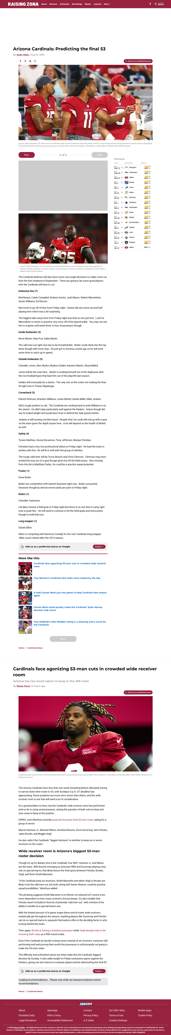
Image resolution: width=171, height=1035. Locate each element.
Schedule (64, 4)
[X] (156, 4)
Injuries (97, 4)
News (44, 4)
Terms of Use (116, 1015)
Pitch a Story (54, 1015)
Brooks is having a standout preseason (52, 930)
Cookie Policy (145, 1015)
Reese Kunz (23, 686)
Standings (77, 4)
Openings (52, 1010)
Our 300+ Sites (117, 1010)
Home (21, 648)
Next (99, 155)
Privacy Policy (91, 1015)
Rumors (53, 4)
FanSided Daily (27, 1015)
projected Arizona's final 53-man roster (72, 819)
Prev (26, 155)
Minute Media (19, 1027)
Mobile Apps (144, 1010)
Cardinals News (35, 648)
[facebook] (150, 4)
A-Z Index (89, 1020)
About (22, 1010)
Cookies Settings (118, 1020)
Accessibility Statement (60, 1020)
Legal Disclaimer (27, 1020)
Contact (88, 1010)
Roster (88, 4)
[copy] (35, 61)
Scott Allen (23, 54)
